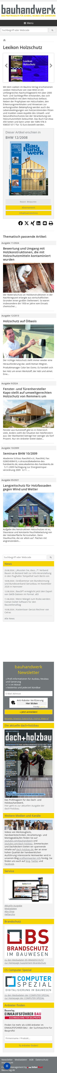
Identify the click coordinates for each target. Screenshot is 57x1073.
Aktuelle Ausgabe (13, 905)
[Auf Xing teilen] (33, 224)
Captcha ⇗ (40, 707)
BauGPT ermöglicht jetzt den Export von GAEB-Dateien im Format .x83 (28, 593)
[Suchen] (52, 30)
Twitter (34, 861)
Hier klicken (32, 703)
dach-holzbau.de (24, 849)
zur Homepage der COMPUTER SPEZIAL (24, 998)
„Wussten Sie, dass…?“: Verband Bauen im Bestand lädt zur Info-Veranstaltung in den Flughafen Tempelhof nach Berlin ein (28, 573)
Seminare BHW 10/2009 (20, 453)
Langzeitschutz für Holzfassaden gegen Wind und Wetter (27, 487)
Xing (28, 861)
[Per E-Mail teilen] (45, 223)
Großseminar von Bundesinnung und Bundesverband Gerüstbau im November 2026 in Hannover (28, 583)
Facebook (9, 863)
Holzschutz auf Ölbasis (20, 321)
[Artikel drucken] (51, 223)
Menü (30, 23)
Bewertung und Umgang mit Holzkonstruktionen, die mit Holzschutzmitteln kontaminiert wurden (27, 253)
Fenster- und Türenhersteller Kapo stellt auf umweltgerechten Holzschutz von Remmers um (27, 392)
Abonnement (28, 207)
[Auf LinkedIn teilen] (39, 224)
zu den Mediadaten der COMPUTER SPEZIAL (27, 995)
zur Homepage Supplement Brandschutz (25, 962)
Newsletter (7, 1059)
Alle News (10, 618)
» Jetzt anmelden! (28, 711)
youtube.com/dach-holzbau (19, 843)
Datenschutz (42, 1059)
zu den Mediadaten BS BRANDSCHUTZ (24, 960)
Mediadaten (11, 908)
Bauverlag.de (8, 1070)
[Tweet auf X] (27, 224)
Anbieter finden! (29, 1045)
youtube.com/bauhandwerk (19, 840)
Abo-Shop (9, 911)
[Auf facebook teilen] (20, 224)
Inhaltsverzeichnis (28, 213)
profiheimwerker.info (30, 858)
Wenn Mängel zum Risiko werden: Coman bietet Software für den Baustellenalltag (28, 601)
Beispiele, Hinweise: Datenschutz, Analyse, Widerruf (26, 718)
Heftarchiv (10, 914)
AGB (31, 1059)
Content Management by (14, 1067)
